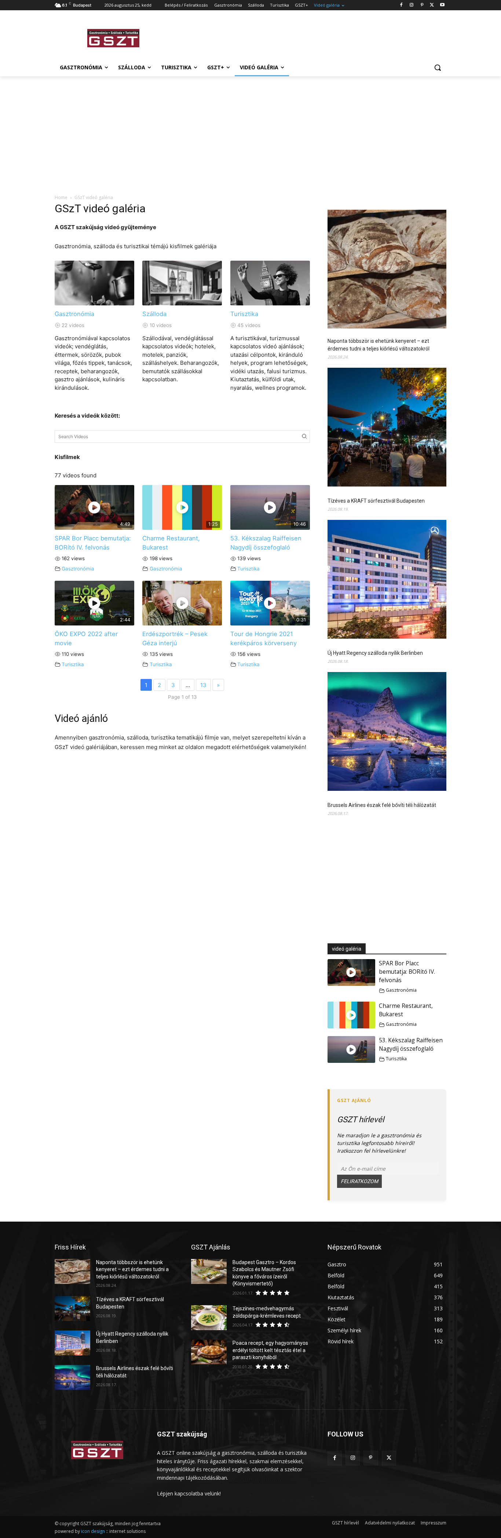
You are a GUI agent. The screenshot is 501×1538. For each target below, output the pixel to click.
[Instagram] (411, 5)
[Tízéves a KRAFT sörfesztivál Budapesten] (387, 428)
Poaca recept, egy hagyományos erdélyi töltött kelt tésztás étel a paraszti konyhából (270, 1350)
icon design (93, 1531)
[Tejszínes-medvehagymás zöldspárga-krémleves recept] (209, 1317)
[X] (432, 5)
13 (203, 685)
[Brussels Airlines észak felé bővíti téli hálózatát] (387, 732)
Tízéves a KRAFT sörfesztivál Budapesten (376, 501)
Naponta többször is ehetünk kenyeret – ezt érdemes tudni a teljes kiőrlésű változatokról (378, 345)
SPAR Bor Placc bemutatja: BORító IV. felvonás (407, 971)
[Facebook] (401, 5)
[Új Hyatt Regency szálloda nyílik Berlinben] (387, 580)
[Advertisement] (305, 37)
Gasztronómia (74, 313)
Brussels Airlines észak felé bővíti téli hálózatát (382, 805)
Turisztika (244, 313)
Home (61, 197)
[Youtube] (442, 5)
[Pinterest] (422, 5)
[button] (437, 67)
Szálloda (154, 313)
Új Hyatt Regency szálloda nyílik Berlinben (375, 653)
